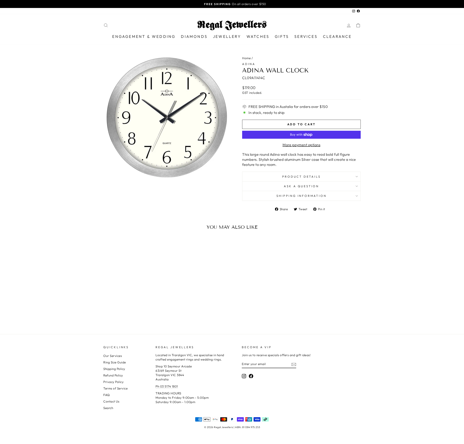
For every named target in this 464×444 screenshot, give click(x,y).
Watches (257, 36)
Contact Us (111, 401)
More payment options (301, 145)
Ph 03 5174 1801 (167, 386)
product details (301, 176)
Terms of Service (115, 388)
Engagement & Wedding (143, 36)
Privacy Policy (113, 382)
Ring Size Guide (114, 362)
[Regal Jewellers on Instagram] (244, 376)
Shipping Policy (114, 369)
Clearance (337, 36)
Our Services (112, 356)
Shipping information (301, 196)
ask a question (301, 186)
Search (108, 408)
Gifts (282, 36)
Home (246, 58)
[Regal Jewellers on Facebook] (251, 376)
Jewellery (227, 36)
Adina (248, 64)
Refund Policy (113, 375)
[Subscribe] (293, 363)
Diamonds (194, 36)
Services (306, 36)
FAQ (106, 395)
